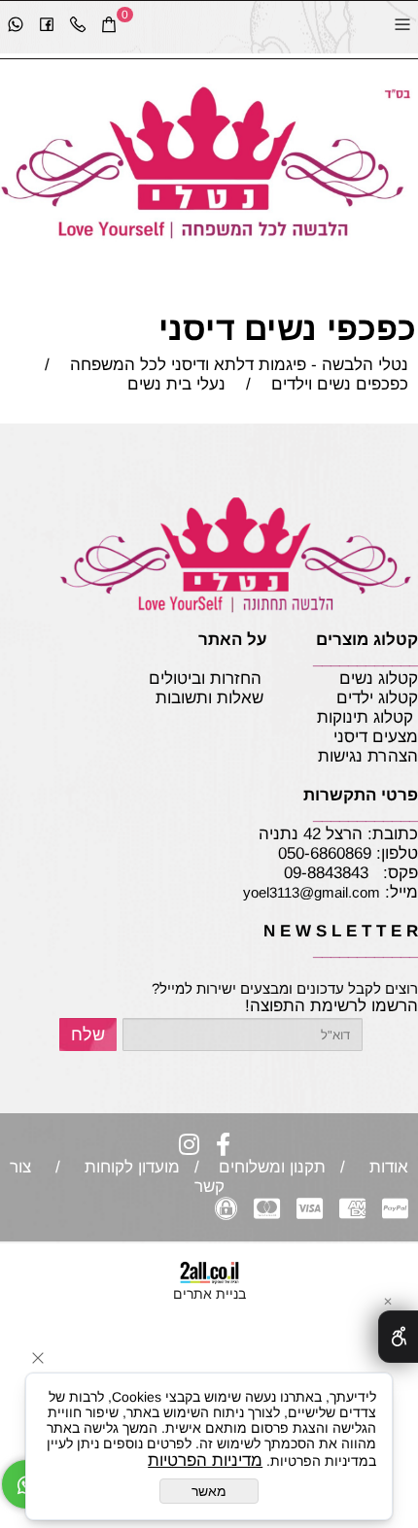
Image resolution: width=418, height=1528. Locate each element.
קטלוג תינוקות (365, 717)
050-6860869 (324, 853)
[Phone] (77, 27)
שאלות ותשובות (209, 698)
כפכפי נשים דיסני (287, 328)
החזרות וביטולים (205, 678)
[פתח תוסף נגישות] (398, 1336)
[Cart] (109, 27)
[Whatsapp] (15, 27)
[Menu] (402, 27)
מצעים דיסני (368, 737)
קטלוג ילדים (374, 698)
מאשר (209, 1491)
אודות (384, 1167)
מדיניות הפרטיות (205, 1460)
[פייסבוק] (46, 27)
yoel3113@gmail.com (311, 892)
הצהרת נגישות (336, 756)
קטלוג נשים (376, 678)
